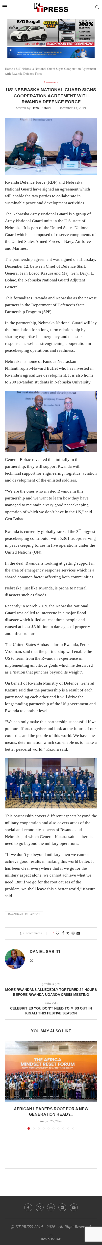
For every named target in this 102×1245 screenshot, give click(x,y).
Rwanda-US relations (24, 914)
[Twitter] (40, 1207)
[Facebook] (28, 1207)
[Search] (97, 7)
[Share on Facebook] (63, 933)
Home (9, 69)
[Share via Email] (78, 933)
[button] (9, 1085)
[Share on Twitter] (68, 933)
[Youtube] (74, 1207)
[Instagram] (51, 1207)
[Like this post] (57, 933)
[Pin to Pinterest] (73, 933)
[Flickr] (62, 1207)
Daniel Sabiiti (41, 108)
